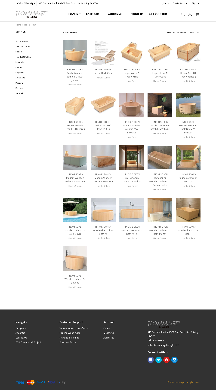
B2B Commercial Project (28, 342)
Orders (106, 328)
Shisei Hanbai (21, 41)
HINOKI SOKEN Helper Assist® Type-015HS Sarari (75, 125)
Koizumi (19, 88)
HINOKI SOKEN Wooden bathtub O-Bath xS (75, 279)
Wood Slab (115, 14)
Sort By (171, 32)
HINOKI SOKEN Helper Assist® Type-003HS (160, 73)
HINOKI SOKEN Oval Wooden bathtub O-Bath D (131, 178)
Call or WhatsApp (26, 3)
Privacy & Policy (67, 342)
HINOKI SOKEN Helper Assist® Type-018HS (103, 125)
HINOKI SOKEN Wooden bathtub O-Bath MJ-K (131, 230)
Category (93, 14)
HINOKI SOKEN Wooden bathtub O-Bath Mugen (159, 230)
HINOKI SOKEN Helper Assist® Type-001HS (131, 73)
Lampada (19, 62)
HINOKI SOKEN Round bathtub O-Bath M (188, 178)
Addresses (108, 337)
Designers (20, 328)
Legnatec (19, 72)
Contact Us (21, 337)
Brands (73, 14)
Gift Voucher (158, 14)
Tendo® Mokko (23, 56)
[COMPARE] (82, 51)
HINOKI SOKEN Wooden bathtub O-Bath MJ (103, 230)
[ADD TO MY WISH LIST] (82, 56)
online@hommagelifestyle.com (163, 345)
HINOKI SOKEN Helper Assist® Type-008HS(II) (188, 73)
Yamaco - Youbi (22, 46)
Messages (108, 332)
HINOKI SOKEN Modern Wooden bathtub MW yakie (103, 178)
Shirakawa (20, 77)
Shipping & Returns (69, 337)
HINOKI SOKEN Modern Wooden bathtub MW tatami (75, 178)
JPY (165, 3)
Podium (19, 82)
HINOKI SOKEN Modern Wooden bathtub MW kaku (160, 125)
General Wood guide (69, 332)
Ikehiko (18, 51)
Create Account (180, 3)
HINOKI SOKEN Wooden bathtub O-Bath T (188, 230)
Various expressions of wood (74, 328)
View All (19, 93)
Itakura (18, 67)
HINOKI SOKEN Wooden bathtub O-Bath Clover (75, 230)
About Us (137, 14)
